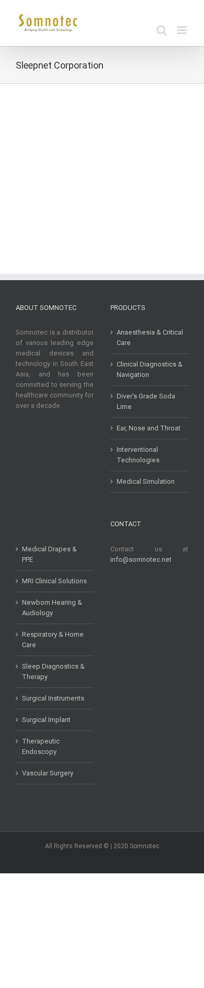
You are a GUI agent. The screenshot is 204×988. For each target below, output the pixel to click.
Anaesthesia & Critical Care (150, 337)
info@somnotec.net (141, 559)
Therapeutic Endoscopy (41, 746)
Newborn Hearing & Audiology (52, 607)
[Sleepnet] (56, 117)
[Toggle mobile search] (161, 30)
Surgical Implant (46, 720)
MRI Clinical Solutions (54, 581)
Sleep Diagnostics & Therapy (53, 671)
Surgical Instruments (53, 698)
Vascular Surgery (47, 773)
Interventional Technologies (138, 455)
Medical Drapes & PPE (49, 554)
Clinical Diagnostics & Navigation (150, 369)
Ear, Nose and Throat (148, 428)
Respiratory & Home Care (53, 639)
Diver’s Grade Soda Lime (146, 401)
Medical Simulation (146, 481)
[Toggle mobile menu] (182, 30)
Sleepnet (34, 188)
